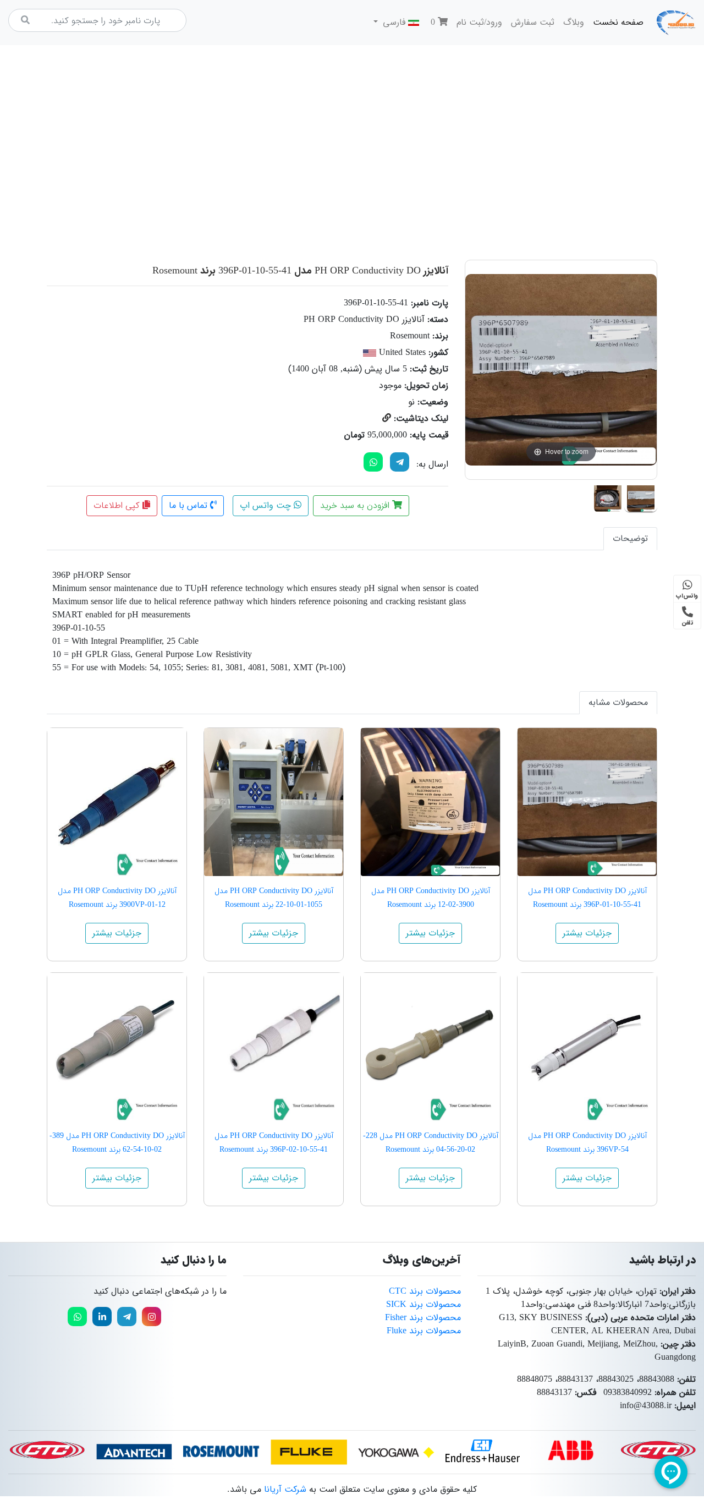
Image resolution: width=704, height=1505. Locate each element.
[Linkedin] (102, 1316)
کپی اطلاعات (118, 505)
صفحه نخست (616, 22)
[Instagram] (151, 1316)
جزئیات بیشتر (587, 933)
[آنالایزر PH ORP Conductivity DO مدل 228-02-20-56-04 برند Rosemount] (430, 1047)
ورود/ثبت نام (479, 22)
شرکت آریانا (285, 1489)
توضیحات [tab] (630, 538)
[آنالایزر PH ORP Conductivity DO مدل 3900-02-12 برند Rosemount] (430, 802)
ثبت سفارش (532, 22)
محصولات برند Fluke (424, 1331)
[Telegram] (399, 462)
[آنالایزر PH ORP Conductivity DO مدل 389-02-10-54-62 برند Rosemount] (116, 1047)
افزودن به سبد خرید (356, 505)
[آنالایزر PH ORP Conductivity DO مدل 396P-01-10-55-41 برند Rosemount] (640, 496)
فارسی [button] (394, 22)
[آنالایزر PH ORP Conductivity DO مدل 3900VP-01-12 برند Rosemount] (116, 802)
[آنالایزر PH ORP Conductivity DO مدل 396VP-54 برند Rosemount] (587, 1047)
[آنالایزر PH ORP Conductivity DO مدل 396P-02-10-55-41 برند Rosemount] (273, 1047)
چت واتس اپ (267, 505)
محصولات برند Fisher (423, 1318)
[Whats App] (373, 462)
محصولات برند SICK (423, 1304)
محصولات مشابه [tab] (618, 702)
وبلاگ (573, 22)
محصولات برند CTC (425, 1291)
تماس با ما (189, 505)
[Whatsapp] (77, 1316)
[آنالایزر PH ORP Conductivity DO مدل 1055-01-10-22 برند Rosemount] (273, 802)
